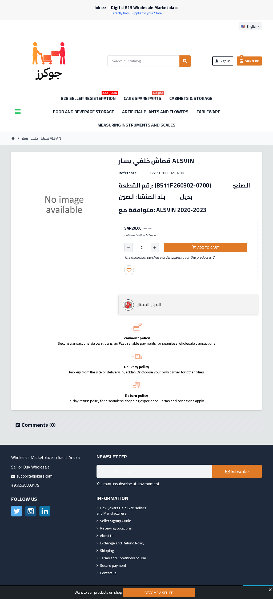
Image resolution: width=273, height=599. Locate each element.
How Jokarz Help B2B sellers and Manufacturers (121, 510)
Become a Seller (159, 592)
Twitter (16, 511)
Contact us (108, 572)
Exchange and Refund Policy (122, 543)
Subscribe (239, 471)
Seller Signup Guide (115, 520)
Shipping (107, 550)
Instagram (30, 511)
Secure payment (113, 565)
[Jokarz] (48, 60)
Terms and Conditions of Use (123, 558)
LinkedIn (44, 511)
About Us (107, 535)
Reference (128, 173)
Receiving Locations (116, 528)
